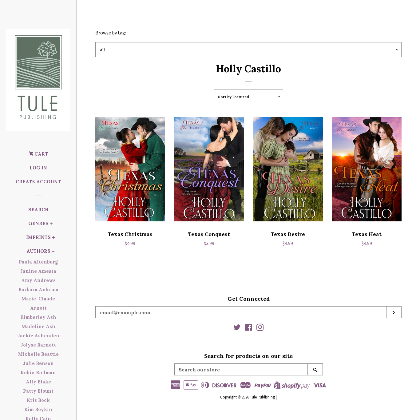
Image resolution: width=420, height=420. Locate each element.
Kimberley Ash (38, 317)
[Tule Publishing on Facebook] (248, 328)
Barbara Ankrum (38, 289)
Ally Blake (38, 382)
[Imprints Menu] (53, 238)
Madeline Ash (38, 326)
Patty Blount (38, 391)
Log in (38, 168)
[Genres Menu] (51, 224)
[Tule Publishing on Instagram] (260, 328)
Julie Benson (38, 363)
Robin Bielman (38, 372)
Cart (40, 154)
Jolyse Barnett (38, 345)
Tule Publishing (262, 396)
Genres (38, 223)
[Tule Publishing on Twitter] (237, 328)
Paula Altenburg (38, 262)
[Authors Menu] (53, 252)
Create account (38, 181)
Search (38, 209)
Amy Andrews (38, 280)
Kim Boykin (38, 409)
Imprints (38, 237)
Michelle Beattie (38, 354)
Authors (38, 251)
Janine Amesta (38, 271)
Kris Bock (38, 400)
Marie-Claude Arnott (38, 303)
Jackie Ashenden (38, 336)
